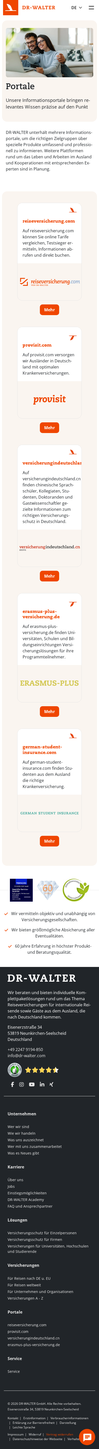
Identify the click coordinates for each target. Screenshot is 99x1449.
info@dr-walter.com (26, 1055)
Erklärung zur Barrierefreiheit (34, 1423)
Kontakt (13, 1418)
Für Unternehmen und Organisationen (40, 1291)
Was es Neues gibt (23, 1153)
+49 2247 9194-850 (25, 1049)
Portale (20, 86)
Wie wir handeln (22, 1133)
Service (14, 1371)
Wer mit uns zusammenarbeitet (35, 1146)
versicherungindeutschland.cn (34, 1338)
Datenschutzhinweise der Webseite (37, 1439)
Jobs (11, 1186)
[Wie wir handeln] (76, 889)
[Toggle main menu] (91, 7)
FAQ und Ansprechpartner (30, 1206)
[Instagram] (21, 1084)
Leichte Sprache (24, 1427)
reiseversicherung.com (27, 1324)
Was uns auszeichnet (26, 1139)
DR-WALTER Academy (26, 1199)
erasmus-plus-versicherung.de (34, 1344)
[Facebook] (12, 1084)
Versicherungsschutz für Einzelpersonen (42, 1232)
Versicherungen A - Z (25, 1298)
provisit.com (18, 1331)
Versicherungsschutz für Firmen (35, 1239)
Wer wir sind (18, 1126)
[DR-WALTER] (38, 7)
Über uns (15, 1179)
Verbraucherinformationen (69, 1418)
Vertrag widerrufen (59, 1434)
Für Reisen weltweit (24, 1285)
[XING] (51, 1084)
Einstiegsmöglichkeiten (27, 1193)
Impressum (16, 1434)
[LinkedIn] (42, 1084)
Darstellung (68, 1423)
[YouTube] (32, 1084)
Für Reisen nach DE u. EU (29, 1278)
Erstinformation (34, 1418)
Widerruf (35, 1434)
